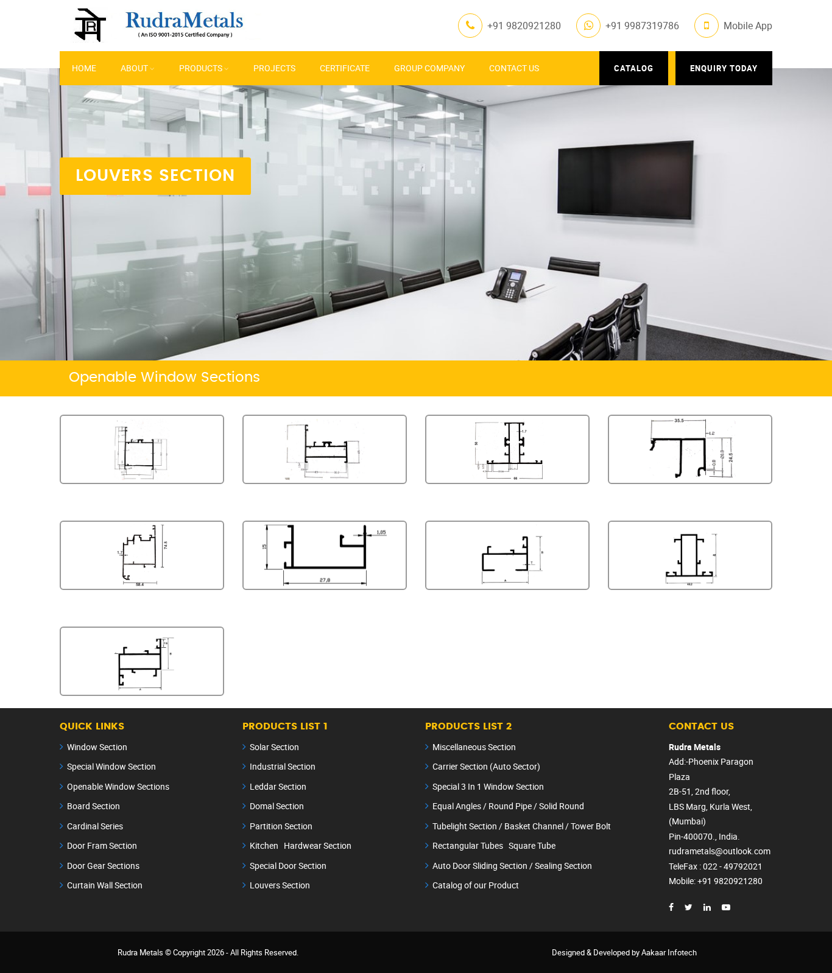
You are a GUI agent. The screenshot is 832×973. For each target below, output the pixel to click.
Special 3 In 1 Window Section (488, 786)
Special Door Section (288, 865)
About (134, 68)
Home (84, 68)
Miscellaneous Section (474, 747)
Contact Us (514, 68)
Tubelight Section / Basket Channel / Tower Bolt (521, 826)
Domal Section (277, 806)
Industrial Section (283, 766)
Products (200, 68)
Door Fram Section (102, 845)
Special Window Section (111, 766)
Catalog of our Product (475, 885)
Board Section (93, 806)
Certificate (345, 68)
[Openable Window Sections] (142, 449)
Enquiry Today (724, 68)
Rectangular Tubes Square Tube (493, 845)
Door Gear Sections (103, 865)
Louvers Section (280, 885)
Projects (274, 68)
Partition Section (281, 826)
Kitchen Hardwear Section (300, 845)
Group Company (429, 68)
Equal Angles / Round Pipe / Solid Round (508, 806)
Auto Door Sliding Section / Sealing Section (512, 865)
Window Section (97, 747)
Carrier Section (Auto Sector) (486, 766)
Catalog (634, 68)
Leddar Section (278, 786)
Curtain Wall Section (105, 885)
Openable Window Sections (118, 786)
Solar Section (274, 747)
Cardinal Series (95, 826)
